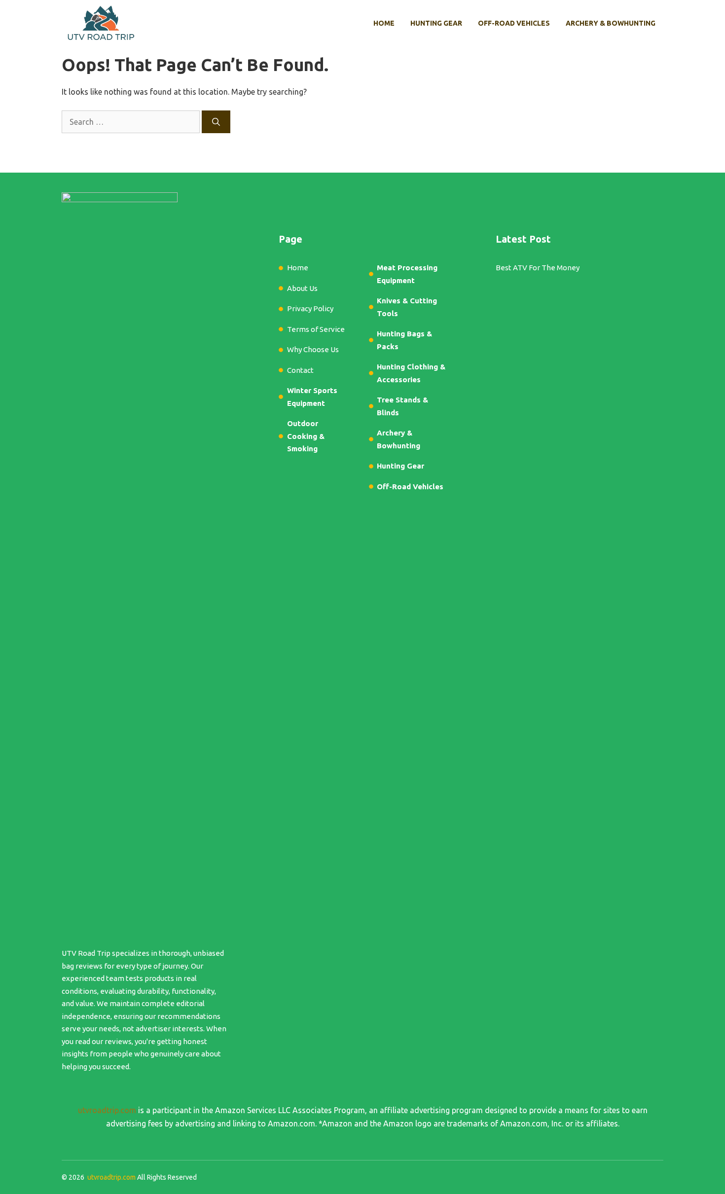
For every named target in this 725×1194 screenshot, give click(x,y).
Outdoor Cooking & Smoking (306, 436)
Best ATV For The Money (538, 267)
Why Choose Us (313, 349)
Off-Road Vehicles (514, 23)
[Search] (216, 121)
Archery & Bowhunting (610, 23)
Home (384, 23)
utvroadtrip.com (107, 1110)
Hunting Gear (436, 23)
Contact (300, 370)
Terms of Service (316, 329)
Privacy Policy (310, 308)
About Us (302, 288)
